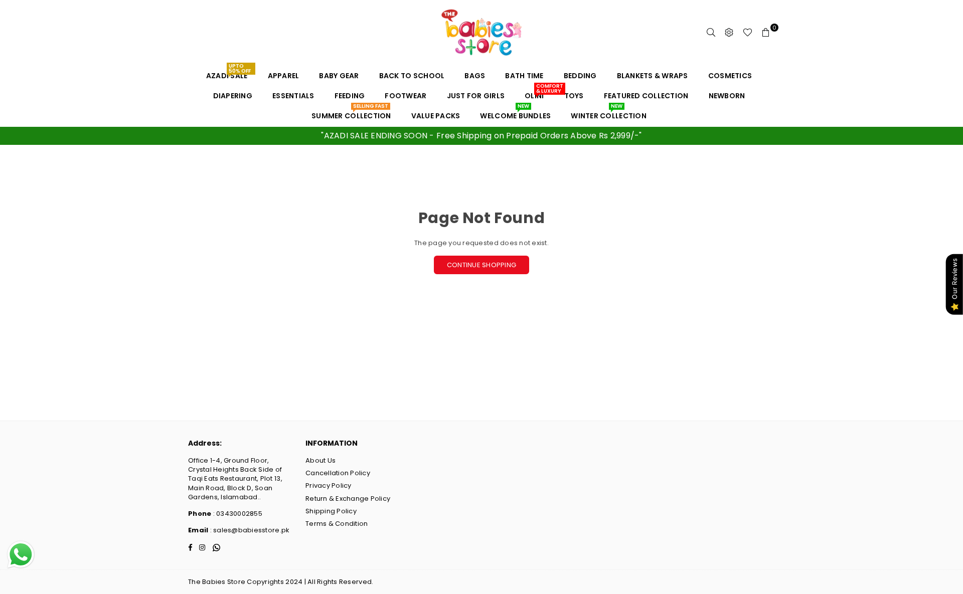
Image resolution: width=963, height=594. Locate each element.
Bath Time (524, 76)
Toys (574, 96)
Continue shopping (481, 265)
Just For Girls (476, 96)
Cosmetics (730, 76)
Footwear (405, 96)
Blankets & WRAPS (652, 76)
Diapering (232, 96)
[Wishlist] (747, 32)
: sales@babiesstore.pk (248, 530)
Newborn (727, 96)
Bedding (580, 76)
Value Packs (435, 116)
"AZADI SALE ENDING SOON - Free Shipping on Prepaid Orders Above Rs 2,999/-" (481, 135)
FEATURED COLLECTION (646, 96)
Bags (474, 76)
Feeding (350, 96)
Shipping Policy (331, 511)
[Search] (711, 32)
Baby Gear (339, 76)
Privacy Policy (328, 485)
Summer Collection (351, 113)
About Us (320, 460)
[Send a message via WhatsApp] (21, 554)
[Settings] (729, 32)
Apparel (283, 76)
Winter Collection (608, 113)
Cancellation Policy (337, 473)
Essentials (293, 96)
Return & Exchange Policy (347, 498)
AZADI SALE (228, 73)
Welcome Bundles (515, 113)
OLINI (538, 93)
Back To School (412, 76)
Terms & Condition (336, 523)
